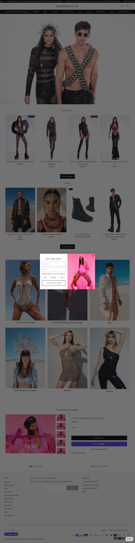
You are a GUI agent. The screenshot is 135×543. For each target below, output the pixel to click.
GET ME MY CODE (54, 283)
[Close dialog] (93, 255)
